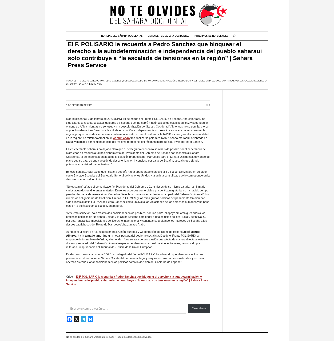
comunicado (121, 138)
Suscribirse (199, 308)
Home (69, 81)
